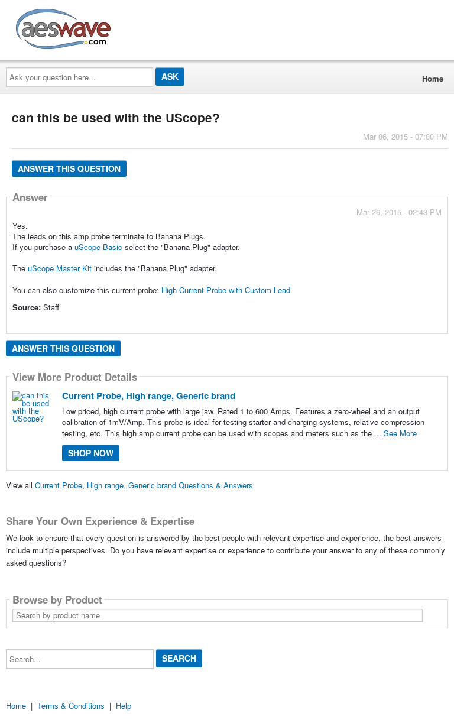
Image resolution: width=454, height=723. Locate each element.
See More (400, 433)
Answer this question (69, 168)
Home (432, 78)
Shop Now (91, 453)
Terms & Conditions (71, 705)
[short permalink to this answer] (335, 323)
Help (123, 705)
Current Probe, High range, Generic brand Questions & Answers (144, 485)
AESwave (150, 26)
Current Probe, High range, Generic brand (148, 395)
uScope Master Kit (60, 268)
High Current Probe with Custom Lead (225, 290)
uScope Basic (98, 246)
